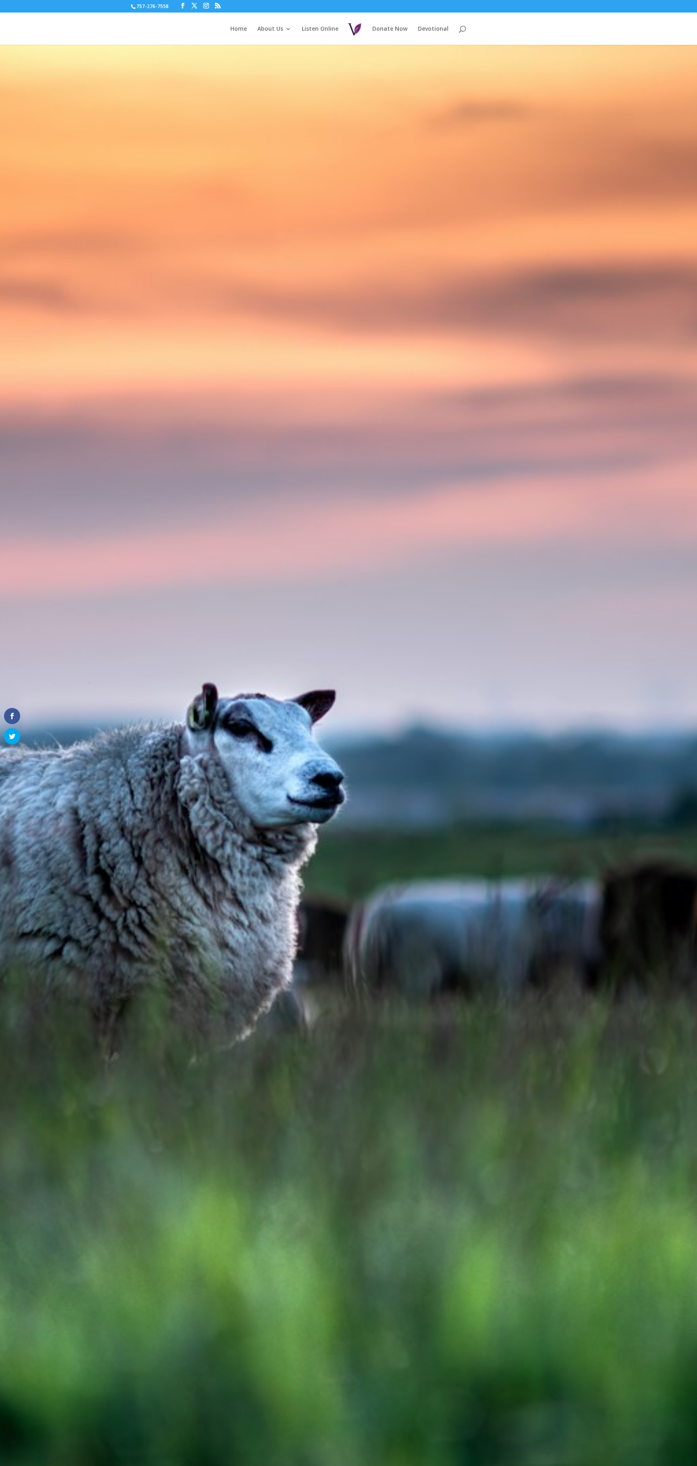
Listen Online (320, 29)
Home (238, 29)
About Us (270, 29)
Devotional (433, 29)
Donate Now (389, 29)
